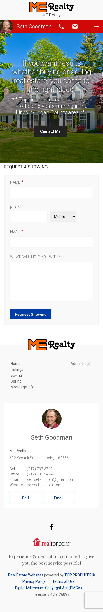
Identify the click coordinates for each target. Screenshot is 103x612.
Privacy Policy (33, 581)
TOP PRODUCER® (79, 575)
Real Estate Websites (25, 575)
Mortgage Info (22, 387)
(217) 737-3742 (40, 469)
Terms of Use (63, 581)
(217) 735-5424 (40, 474)
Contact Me (50, 131)
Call (61, 26)
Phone (16, 207)
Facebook (51, 526)
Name (15, 182)
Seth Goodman (34, 26)
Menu (96, 26)
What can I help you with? (35, 257)
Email (75, 26)
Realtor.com (51, 541)
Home (16, 364)
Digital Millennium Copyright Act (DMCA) (48, 588)
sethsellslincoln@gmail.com (50, 479)
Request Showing (31, 314)
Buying (16, 375)
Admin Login (81, 364)
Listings (17, 369)
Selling (16, 381)
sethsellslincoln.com (44, 485)
